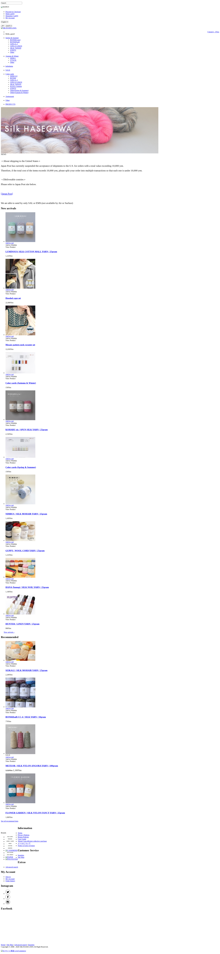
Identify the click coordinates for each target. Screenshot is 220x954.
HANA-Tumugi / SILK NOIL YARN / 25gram (27, 587)
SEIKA (13, 58)
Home (3, 945)
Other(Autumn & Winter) (19, 93)
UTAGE (13, 60)
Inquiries (21, 855)
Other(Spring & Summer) (19, 90)
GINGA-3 (14, 44)
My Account (10, 18)
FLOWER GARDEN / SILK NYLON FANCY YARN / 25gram (35, 813)
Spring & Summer (12, 38)
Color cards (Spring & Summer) (21, 467)
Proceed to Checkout (13, 12)
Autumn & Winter (12, 56)
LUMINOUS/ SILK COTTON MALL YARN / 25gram (31, 251)
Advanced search (12, 867)
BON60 (13, 78)
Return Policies (23, 837)
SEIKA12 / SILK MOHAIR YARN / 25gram (26, 670)
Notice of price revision (26, 846)
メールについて (24, 843)
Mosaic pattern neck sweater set (20, 345)
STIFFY (13, 50)
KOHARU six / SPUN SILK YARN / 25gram (27, 429)
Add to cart (10, 243)
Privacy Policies (23, 835)
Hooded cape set (13, 298)
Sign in (8, 877)
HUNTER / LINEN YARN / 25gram (22, 624)
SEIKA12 (13, 76)
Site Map (21, 857)
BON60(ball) (15, 42)
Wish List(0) (10, 14)
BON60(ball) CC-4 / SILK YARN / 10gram (26, 717)
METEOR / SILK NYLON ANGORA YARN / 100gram (32, 766)
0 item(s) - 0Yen (213, 32)
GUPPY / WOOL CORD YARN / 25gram (25, 550)
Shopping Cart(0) (12, 16)
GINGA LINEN (16, 46)
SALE (8, 70)
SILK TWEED (15, 48)
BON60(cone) (15, 40)
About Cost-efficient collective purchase (32, 841)
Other (12, 52)
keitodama (9, 66)
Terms (20, 833)
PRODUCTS (10, 104)
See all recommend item (9, 821)
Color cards (10, 74)
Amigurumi (10, 96)
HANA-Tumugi (16, 86)
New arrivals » (9, 632)
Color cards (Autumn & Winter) (21, 383)
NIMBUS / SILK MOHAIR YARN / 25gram (26, 514)
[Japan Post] (7, 193)
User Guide (22, 839)
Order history (10, 881)
